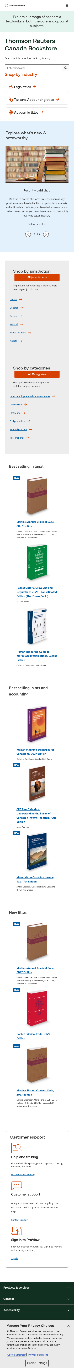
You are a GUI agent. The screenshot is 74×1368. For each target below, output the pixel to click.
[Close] (68, 1325)
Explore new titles (37, 224)
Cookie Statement (16, 1354)
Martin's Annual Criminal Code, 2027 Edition (36, 524)
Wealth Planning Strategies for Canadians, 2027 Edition (35, 751)
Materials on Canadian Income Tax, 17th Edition (35, 879)
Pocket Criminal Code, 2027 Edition (33, 1036)
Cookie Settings (37, 1363)
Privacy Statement (37, 1354)
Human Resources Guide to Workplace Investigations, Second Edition (37, 656)
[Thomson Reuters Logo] (15, 5)
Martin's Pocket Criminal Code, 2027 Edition (35, 1092)
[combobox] (37, 67)
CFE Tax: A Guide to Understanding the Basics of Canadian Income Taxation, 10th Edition (36, 815)
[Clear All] (58, 68)
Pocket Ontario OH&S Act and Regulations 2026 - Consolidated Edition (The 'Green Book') (37, 592)
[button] (37, 1287)
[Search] (65, 68)
